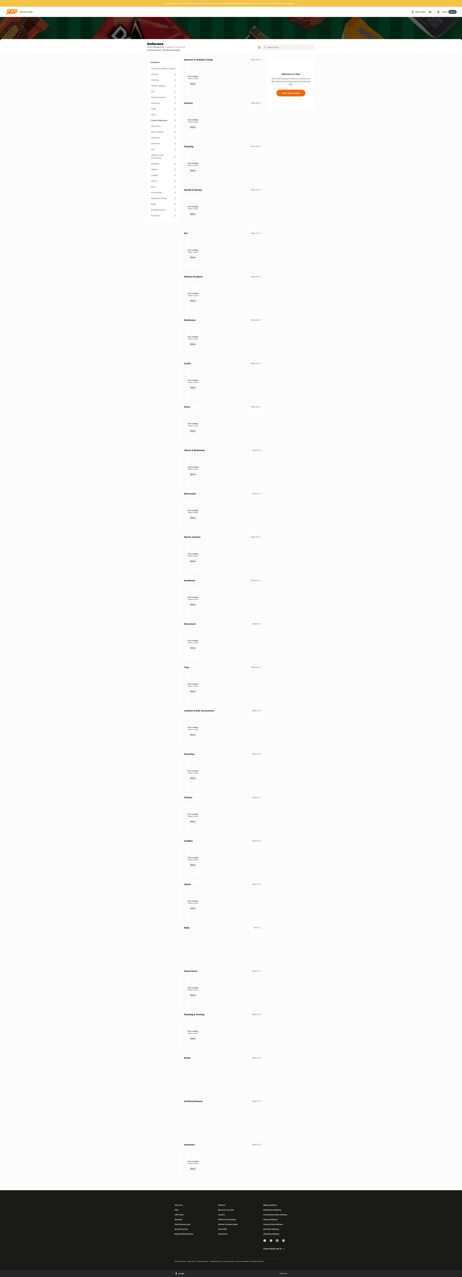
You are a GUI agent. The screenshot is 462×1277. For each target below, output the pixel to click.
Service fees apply (154, 50)
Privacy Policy (191, 1261)
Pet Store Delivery (271, 1229)
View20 (255, 841)
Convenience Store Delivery (275, 1214)
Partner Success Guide (227, 1224)
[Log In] (438, 11)
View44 (255, 971)
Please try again (193, 78)
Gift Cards (179, 1214)
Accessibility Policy (215, 1261)
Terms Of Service (180, 1261)
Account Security (228, 1261)
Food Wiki (222, 1229)
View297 (255, 146)
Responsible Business (184, 1234)
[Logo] (12, 11)
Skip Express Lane (182, 1224)
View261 (255, 320)
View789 (255, 103)
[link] (163, 68)
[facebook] (271, 1241)
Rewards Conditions (257, 1261)
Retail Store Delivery (272, 1210)
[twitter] (264, 1241)
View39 (255, 710)
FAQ (176, 1210)
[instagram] (277, 1241)
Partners (221, 1205)
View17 (255, 1101)
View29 (255, 1144)
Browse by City (181, 1229)
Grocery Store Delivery (273, 1224)
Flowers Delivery (270, 1219)
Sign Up (452, 12)
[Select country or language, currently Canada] (430, 12)
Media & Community (227, 1219)
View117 (255, 233)
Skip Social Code (202, 1261)
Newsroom (223, 1234)
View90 (255, 624)
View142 (255, 667)
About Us (179, 1205)
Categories (155, 62)
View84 (255, 450)
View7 (256, 927)
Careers (221, 1214)
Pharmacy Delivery (271, 1234)
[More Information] (259, 47)
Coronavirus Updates (242, 1261)
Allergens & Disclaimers (171, 50)
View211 (255, 580)
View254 (255, 276)
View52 (255, 884)
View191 (255, 537)
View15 (255, 1058)
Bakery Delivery (270, 1205)
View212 (255, 363)
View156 (255, 59)
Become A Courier (226, 1210)
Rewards (178, 1219)
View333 (255, 190)
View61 (255, 493)
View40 (255, 1014)
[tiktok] (283, 1241)
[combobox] (290, 47)
